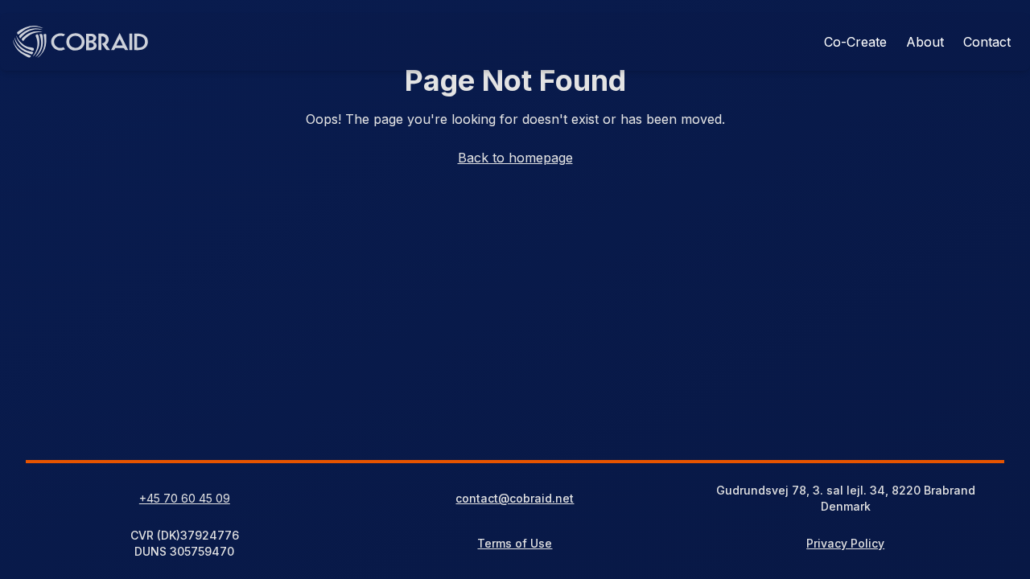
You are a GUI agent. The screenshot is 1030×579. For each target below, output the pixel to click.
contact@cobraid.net (514, 498)
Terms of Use (514, 543)
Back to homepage (515, 158)
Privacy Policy (845, 543)
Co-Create (855, 42)
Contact (987, 42)
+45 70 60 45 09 (184, 498)
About (925, 42)
